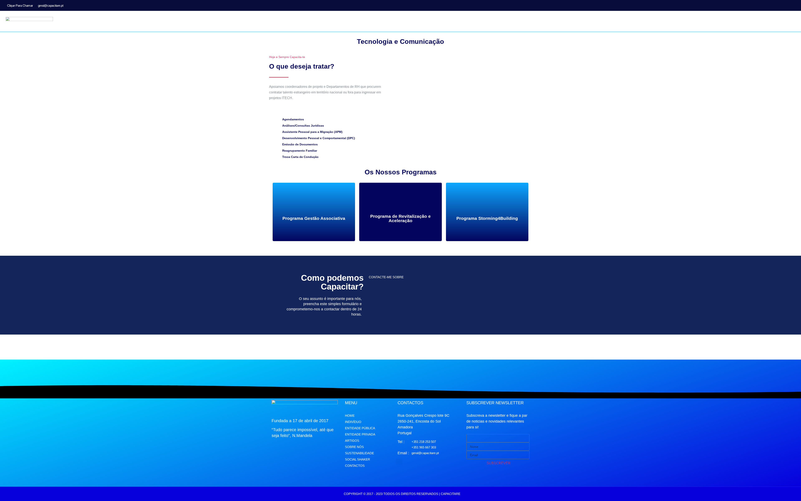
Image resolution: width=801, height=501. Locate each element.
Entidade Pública (360, 428)
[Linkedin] (795, 5)
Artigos (352, 440)
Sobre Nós (354, 447)
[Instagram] (788, 5)
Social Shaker (357, 459)
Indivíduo (353, 422)
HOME (350, 415)
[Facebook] (781, 5)
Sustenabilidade (359, 453)
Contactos (355, 465)
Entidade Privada (360, 434)
